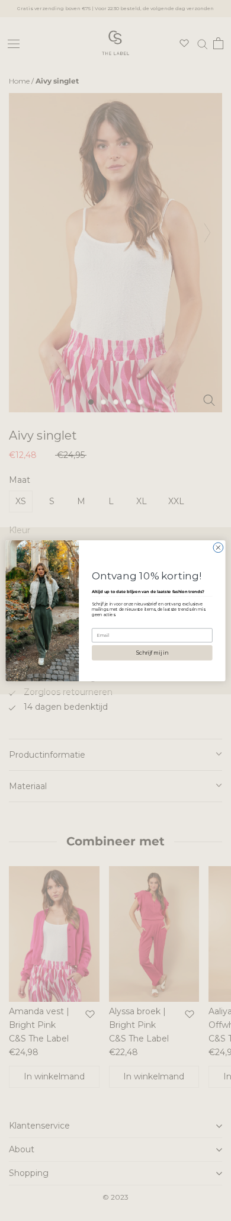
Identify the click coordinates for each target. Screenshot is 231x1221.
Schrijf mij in (152, 652)
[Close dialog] (218, 547)
